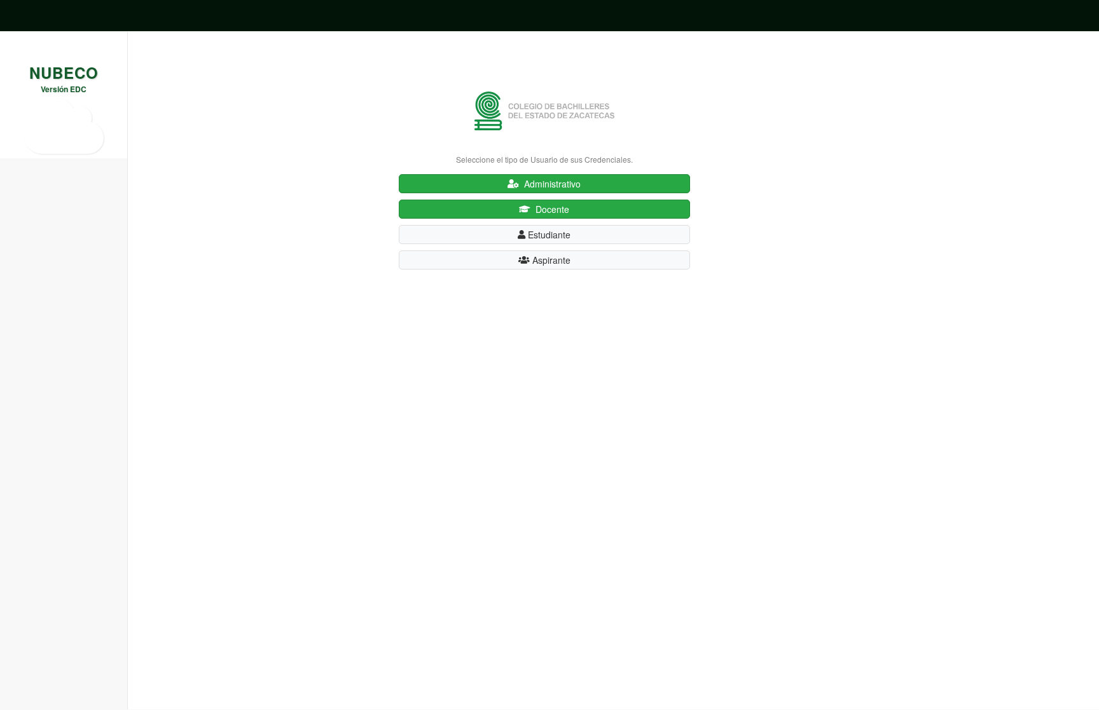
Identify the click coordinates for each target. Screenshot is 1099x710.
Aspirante (550, 260)
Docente (549, 209)
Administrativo (550, 183)
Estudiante (547, 234)
